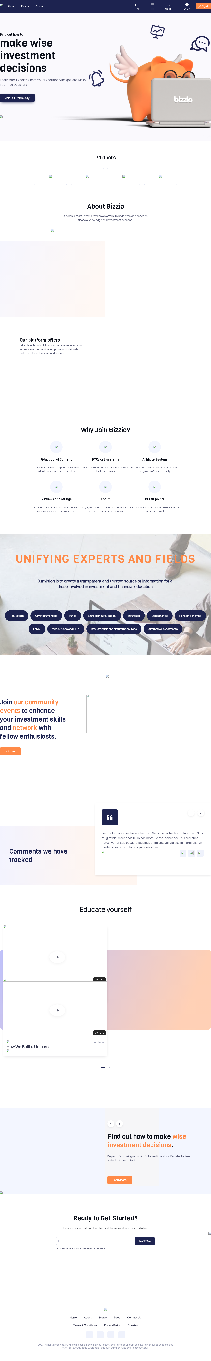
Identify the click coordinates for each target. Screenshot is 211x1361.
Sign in (205, 6)
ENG (186, 8)
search (168, 8)
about (11, 6)
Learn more (120, 1180)
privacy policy (112, 1325)
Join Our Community (17, 98)
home (136, 8)
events (25, 6)
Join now (10, 751)
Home (73, 1317)
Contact (38, 6)
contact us (134, 1317)
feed (153, 8)
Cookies (133, 1325)
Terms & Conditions (85, 1325)
